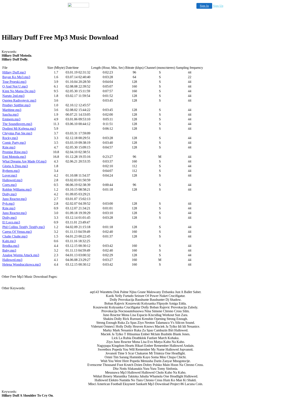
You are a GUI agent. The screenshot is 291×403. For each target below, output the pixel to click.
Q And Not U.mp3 (15, 86)
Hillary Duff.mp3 (14, 72)
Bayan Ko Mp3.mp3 (16, 77)
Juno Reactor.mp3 (14, 199)
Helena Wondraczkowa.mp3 (21, 264)
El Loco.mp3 (11, 222)
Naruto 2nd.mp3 (13, 96)
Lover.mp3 (9, 175)
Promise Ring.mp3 (14, 152)
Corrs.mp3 (9, 185)
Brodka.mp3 (10, 246)
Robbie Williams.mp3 (17, 189)
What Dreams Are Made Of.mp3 (24, 161)
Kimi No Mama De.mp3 (18, 91)
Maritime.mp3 (11, 110)
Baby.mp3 (9, 250)
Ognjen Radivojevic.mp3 (19, 100)
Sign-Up (218, 5)
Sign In (204, 5)
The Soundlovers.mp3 (17, 124)
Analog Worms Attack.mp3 (20, 255)
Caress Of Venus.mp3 (17, 231)
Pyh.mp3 (8, 203)
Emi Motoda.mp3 (14, 156)
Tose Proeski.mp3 (14, 81)
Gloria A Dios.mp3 (15, 166)
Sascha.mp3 (10, 114)
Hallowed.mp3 (12, 180)
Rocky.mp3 (10, 138)
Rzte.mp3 (8, 147)
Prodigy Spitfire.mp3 (16, 105)
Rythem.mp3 (11, 171)
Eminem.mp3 (11, 119)
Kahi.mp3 (9, 241)
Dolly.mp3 (9, 194)
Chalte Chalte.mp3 (14, 236)
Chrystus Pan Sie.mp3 (17, 133)
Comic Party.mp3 (14, 142)
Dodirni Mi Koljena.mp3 (19, 128)
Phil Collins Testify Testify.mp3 (23, 227)
